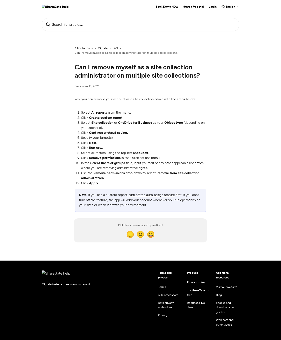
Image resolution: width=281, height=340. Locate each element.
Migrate (103, 48)
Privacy (162, 315)
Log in (213, 6)
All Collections (84, 48)
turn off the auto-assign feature (152, 195)
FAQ (115, 48)
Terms (162, 287)
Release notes (196, 282)
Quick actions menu (145, 158)
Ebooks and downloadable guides (225, 307)
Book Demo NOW (167, 6)
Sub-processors (168, 295)
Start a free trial (193, 6)
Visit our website (226, 287)
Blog (219, 295)
